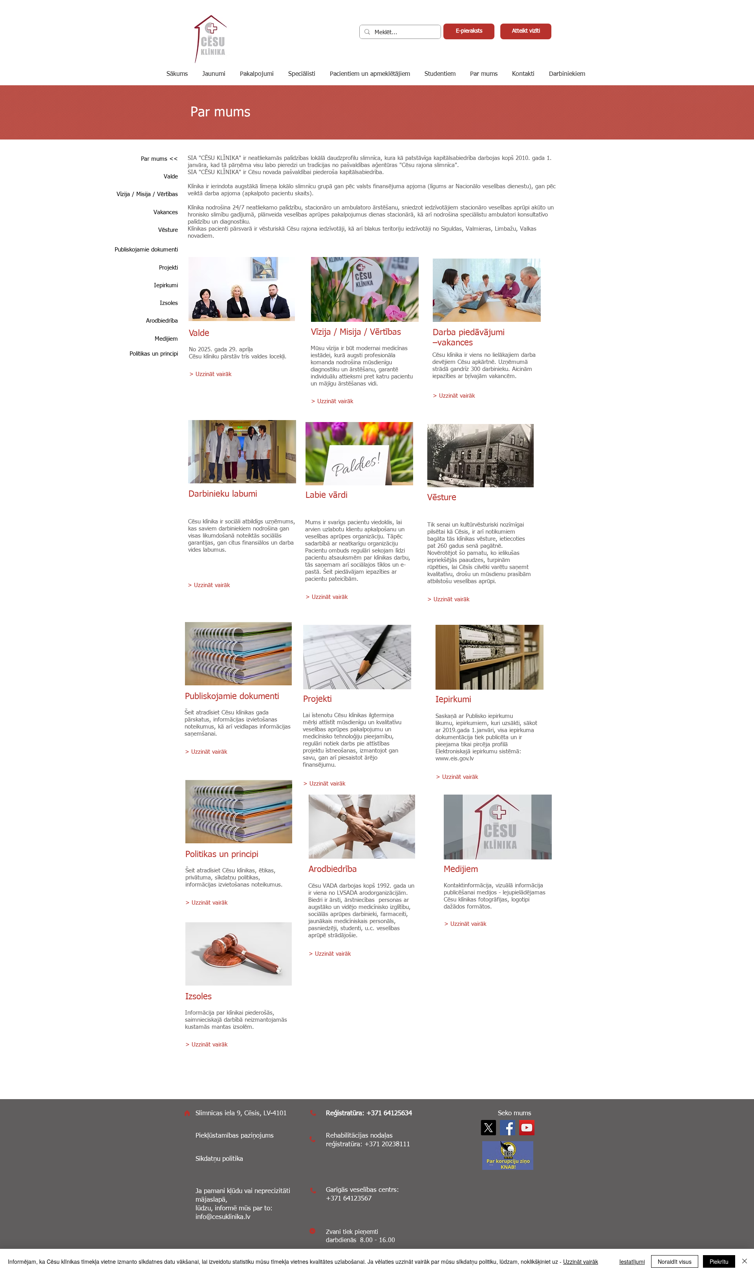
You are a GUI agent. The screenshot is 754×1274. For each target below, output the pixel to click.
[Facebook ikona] (507, 1127)
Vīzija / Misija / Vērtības (356, 332)
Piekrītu (719, 1261)
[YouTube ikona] (526, 1127)
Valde (199, 333)
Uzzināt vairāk (580, 1261)
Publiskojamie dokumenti (232, 696)
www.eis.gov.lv (455, 759)
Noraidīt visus (675, 1261)
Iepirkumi (453, 700)
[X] (488, 1127)
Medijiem (461, 869)
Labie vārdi (327, 495)
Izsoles (198, 997)
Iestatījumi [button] (632, 1261)
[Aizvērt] (744, 1261)
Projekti (317, 699)
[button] (568, 74)
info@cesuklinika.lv (223, 1217)
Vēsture (441, 498)
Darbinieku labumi (222, 494)
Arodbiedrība (333, 869)
